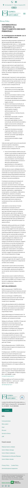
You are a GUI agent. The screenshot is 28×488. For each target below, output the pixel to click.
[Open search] (14, 7)
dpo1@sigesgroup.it (7, 384)
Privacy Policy (5, 465)
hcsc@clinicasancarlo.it (8, 376)
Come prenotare (6, 421)
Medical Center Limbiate (8, 447)
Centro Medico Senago (8, 450)
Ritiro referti (5, 424)
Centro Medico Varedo (8, 459)
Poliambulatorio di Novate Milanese (11, 456)
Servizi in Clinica (6, 433)
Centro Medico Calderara (8, 453)
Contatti (7, 410)
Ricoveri (4, 430)
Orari (3, 427)
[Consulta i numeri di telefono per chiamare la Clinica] (12, 2)
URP (3, 436)
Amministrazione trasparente (10, 468)
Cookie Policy (14, 465)
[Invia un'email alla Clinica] (16, 2)
